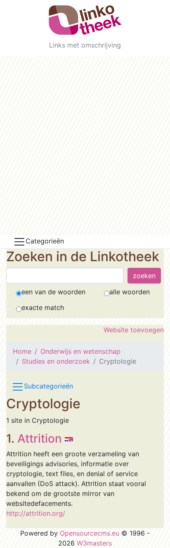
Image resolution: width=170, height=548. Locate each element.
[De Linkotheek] (85, 20)
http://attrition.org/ (35, 513)
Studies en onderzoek (56, 361)
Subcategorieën (48, 386)
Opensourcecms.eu (89, 533)
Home (22, 351)
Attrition (39, 438)
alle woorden (129, 292)
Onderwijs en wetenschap (80, 351)
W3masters (94, 543)
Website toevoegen (134, 330)
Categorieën (45, 241)
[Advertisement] (85, 146)
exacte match (42, 307)
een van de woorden (53, 292)
